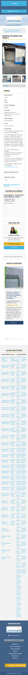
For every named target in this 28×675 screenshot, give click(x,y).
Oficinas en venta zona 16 (18, 615)
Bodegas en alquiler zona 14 (23, 415)
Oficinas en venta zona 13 (18, 598)
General (6, 85)
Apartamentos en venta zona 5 (6, 455)
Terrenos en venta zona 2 (23, 494)
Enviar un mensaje (14, 244)
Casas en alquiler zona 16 (13, 422)
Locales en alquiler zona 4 (18, 373)
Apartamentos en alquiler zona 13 (6, 408)
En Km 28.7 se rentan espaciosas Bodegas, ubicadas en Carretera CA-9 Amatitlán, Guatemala (13, 295)
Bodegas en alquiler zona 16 (23, 429)
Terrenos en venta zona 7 (23, 508)
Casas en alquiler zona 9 (13, 380)
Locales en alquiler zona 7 (18, 387)
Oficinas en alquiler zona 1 (18, 494)
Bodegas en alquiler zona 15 (23, 422)
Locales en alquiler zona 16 (18, 444)
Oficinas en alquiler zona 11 (18, 537)
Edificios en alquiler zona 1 (5, 501)
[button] (24, 44)
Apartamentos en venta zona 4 (6, 449)
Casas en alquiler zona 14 (13, 408)
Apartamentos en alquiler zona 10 (6, 394)
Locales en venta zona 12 (18, 471)
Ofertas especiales (15, 648)
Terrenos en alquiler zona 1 (23, 471)
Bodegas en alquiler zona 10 (23, 387)
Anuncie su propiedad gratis (17, 665)
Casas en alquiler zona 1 (13, 366)
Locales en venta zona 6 (18, 455)
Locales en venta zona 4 (18, 450)
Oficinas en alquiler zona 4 (18, 501)
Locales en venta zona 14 (18, 477)
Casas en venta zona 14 (13, 501)
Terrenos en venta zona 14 (23, 543)
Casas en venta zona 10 (13, 477)
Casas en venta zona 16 (13, 515)
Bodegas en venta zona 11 (23, 466)
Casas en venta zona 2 (13, 443)
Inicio (5, 30)
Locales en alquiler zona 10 (18, 401)
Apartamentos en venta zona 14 (6, 482)
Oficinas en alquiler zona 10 (18, 530)
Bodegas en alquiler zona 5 (23, 366)
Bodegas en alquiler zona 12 (23, 401)
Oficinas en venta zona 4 (18, 576)
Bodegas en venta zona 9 (23, 461)
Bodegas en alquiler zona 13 (23, 408)
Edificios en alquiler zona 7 (5, 508)
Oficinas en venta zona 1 (18, 571)
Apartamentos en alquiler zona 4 (6, 373)
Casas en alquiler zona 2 (13, 373)
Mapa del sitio (15, 655)
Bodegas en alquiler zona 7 (23, 373)
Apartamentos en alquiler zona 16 (6, 429)
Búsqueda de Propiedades (14, 30)
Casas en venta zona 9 (13, 471)
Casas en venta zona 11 (13, 482)
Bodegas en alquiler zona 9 (23, 380)
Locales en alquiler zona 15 (18, 436)
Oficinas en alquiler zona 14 (18, 551)
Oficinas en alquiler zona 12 (18, 544)
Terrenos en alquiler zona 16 (23, 482)
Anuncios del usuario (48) (14, 240)
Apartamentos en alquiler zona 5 (6, 380)
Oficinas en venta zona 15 (18, 609)
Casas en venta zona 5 (13, 455)
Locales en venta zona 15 (18, 482)
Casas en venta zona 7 (13, 466)
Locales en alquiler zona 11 (18, 415)
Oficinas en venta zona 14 (18, 604)
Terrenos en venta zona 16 (23, 558)
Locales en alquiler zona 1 (18, 359)
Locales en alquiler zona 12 (18, 408)
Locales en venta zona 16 (18, 488)
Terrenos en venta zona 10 (23, 529)
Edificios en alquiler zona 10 (6, 515)
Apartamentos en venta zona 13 (6, 477)
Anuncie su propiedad (15, 646)
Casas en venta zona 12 (13, 488)
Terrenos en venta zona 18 (23, 571)
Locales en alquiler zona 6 (18, 380)
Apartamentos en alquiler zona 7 (6, 387)
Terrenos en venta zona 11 (23, 536)
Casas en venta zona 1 (13, 436)
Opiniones (15, 658)
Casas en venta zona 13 (13, 494)
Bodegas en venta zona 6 (23, 455)
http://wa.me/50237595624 (11, 167)
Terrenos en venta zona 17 (23, 565)
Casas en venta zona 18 (13, 522)
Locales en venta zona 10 (18, 466)
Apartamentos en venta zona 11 (6, 471)
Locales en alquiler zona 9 (18, 394)
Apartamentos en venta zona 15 (6, 488)
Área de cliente (14, 11)
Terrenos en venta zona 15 (23, 550)
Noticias (15, 651)
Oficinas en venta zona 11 (18, 593)
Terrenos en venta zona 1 (23, 488)
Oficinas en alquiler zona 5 (18, 508)
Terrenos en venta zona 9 (23, 522)
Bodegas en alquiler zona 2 (23, 359)
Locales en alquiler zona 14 (18, 429)
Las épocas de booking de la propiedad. (12, 185)
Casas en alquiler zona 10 (13, 387)
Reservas (14, 247)
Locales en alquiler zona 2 (18, 366)
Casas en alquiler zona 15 (13, 415)
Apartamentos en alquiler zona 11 (6, 401)
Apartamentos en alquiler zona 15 (6, 422)
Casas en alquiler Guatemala (13, 359)
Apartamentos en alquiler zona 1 (6, 366)
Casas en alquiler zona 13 (13, 401)
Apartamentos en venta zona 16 (6, 494)
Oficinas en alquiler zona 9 (18, 523)
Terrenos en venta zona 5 (23, 501)
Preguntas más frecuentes (15, 653)
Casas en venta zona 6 (13, 461)
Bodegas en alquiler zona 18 (23, 443)
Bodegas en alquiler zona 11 (23, 394)
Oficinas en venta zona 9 (18, 582)
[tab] (14, 85)
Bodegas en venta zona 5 (23, 450)
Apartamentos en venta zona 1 (6, 436)
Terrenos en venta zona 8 (23, 515)
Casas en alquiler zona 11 (13, 394)
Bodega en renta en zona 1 (12, 31)
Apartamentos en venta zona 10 (6, 466)
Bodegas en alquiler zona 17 (23, 436)
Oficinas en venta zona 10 (18, 587)
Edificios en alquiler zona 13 (6, 522)
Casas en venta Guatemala (13, 429)
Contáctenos (15, 644)
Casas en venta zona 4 (13, 450)
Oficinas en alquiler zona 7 (18, 516)
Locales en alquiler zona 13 (18, 422)
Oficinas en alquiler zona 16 (18, 565)
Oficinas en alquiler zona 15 (18, 558)
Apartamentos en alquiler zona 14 (6, 415)
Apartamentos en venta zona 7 (6, 460)
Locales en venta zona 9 (18, 461)
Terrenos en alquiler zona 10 (23, 477)
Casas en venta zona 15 (13, 508)
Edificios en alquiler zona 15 (6, 529)
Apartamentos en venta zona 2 (6, 443)
